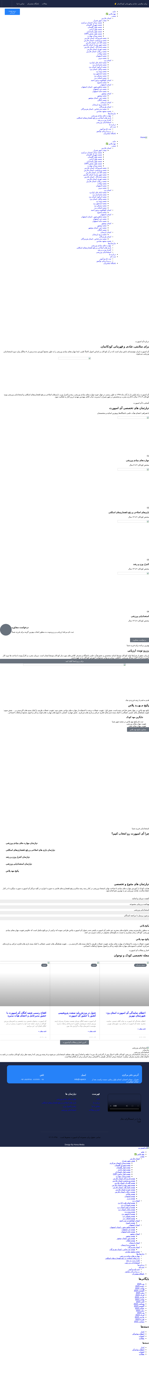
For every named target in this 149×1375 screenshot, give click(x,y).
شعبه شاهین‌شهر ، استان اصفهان (94, 87)
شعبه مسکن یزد (100, 76)
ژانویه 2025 (139, 1286)
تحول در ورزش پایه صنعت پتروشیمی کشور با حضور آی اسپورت (77, 1014)
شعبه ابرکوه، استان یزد (98, 67)
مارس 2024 (139, 1297)
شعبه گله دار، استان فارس (96, 43)
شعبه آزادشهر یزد (100, 74)
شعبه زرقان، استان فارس (96, 51)
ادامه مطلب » (142, 1029)
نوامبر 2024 (139, 1288)
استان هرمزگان (105, 107)
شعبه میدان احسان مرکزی (91, 23)
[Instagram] (7, 3)
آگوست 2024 (139, 1291)
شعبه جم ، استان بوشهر (97, 98)
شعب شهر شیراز (100, 20)
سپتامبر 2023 (139, 1304)
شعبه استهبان (101, 56)
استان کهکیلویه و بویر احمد (101, 80)
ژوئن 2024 (140, 1293)
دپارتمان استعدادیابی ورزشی (19, 864)
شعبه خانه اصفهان (99, 91)
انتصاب (141, 1336)
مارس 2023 (139, 1317)
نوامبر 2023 (139, 1299)
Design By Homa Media (74, 1145)
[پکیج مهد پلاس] (3, 870)
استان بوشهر (106, 94)
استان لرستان (105, 102)
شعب (114, 16)
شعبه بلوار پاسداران (94, 32)
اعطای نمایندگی (138, 1334)
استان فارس (106, 18)
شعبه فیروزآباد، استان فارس (95, 38)
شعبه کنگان (102, 100)
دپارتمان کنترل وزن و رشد (18, 857)
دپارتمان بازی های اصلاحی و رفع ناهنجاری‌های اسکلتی (30, 850)
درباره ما (112, 125)
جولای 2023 (139, 1308)
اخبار (142, 1332)
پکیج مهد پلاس (12, 871)
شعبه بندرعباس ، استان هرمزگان (94, 109)
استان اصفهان (105, 85)
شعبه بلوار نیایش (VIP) (93, 34)
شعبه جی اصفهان (100, 89)
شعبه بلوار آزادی (95, 29)
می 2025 (140, 1284)
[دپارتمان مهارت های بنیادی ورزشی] (3, 842)
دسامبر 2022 (139, 1322)
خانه (114, 12)
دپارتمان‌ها (112, 113)
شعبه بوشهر (102, 96)
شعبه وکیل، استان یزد (98, 69)
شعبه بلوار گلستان (95, 27)
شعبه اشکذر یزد (100, 78)
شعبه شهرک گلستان (94, 25)
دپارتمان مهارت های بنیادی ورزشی (21, 843)
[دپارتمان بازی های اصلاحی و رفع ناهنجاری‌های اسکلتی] (3, 849)
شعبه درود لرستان (99, 105)
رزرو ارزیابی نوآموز (103, 131)
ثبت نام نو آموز (105, 129)
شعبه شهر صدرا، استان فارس (95, 45)
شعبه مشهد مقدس (104, 111)
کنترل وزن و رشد (104, 120)
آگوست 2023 (139, 1306)
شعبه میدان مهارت (94, 36)
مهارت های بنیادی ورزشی (101, 116)
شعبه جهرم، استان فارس (97, 49)
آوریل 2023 (139, 1315)
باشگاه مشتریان (109, 133)
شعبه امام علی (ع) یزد (98, 63)
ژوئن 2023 (140, 1310)
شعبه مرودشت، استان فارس (95, 40)
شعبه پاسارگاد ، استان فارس (95, 47)
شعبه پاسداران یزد (99, 65)
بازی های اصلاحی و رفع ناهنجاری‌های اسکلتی (94, 118)
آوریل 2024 (139, 1295)
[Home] (143, 137)
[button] (70, 137)
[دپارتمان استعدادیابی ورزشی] (3, 863)
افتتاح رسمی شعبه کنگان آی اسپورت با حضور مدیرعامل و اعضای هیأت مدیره (26, 1014)
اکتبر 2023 (140, 1302)
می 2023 (140, 1313)
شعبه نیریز (102, 58)
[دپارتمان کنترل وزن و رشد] (3, 856)
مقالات (141, 1338)
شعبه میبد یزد (101, 71)
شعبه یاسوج (102, 82)
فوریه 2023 (139, 1319)
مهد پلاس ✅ (111, 14)
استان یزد (107, 60)
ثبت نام (113, 127)
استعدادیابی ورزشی (103, 122)
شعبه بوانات (102, 54)
